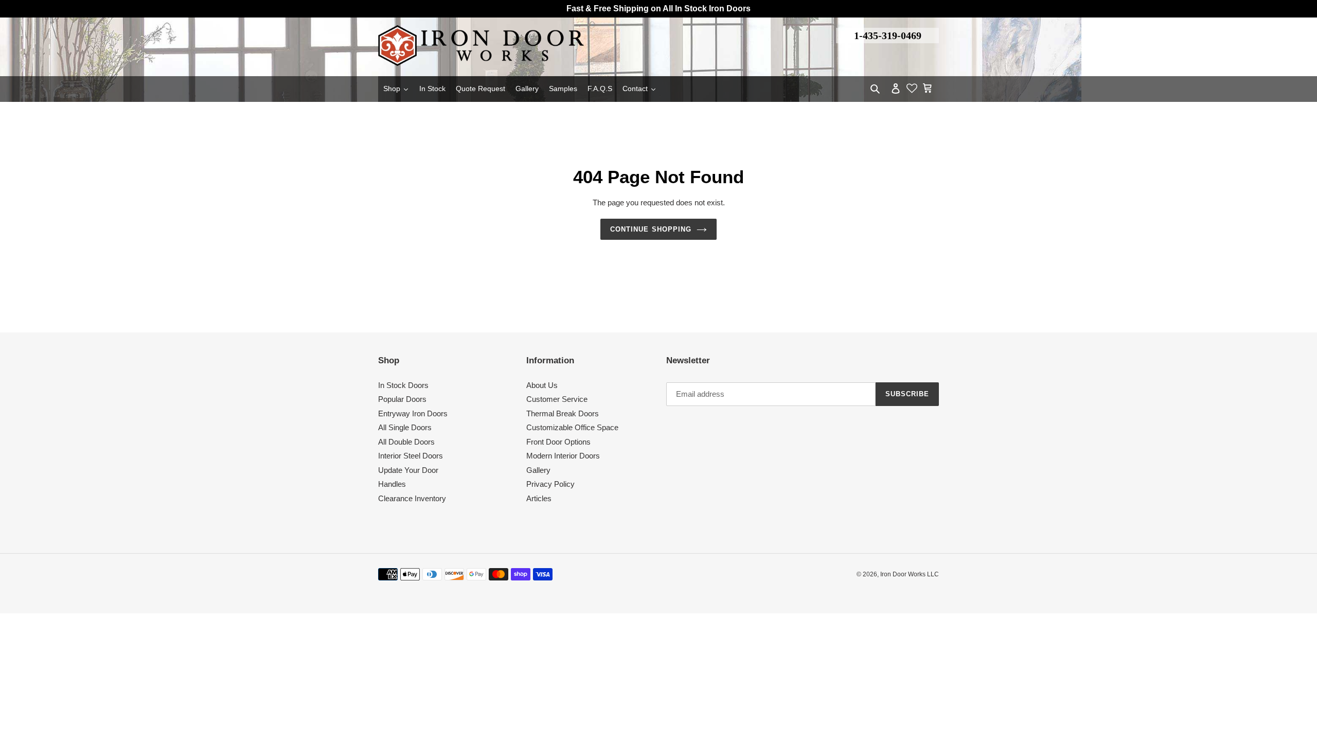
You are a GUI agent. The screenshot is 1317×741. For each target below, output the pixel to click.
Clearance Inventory (412, 498)
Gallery (538, 470)
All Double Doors (406, 441)
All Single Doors (405, 427)
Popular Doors (402, 399)
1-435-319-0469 (887, 35)
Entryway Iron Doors (413, 413)
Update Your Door (408, 470)
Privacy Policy (550, 484)
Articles (538, 498)
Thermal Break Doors (562, 413)
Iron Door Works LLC (909, 574)
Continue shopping (650, 229)
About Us (542, 385)
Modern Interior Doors (563, 455)
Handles (392, 484)
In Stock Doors (403, 385)
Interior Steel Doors (410, 455)
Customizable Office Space (572, 427)
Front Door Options (558, 441)
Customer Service (557, 399)
